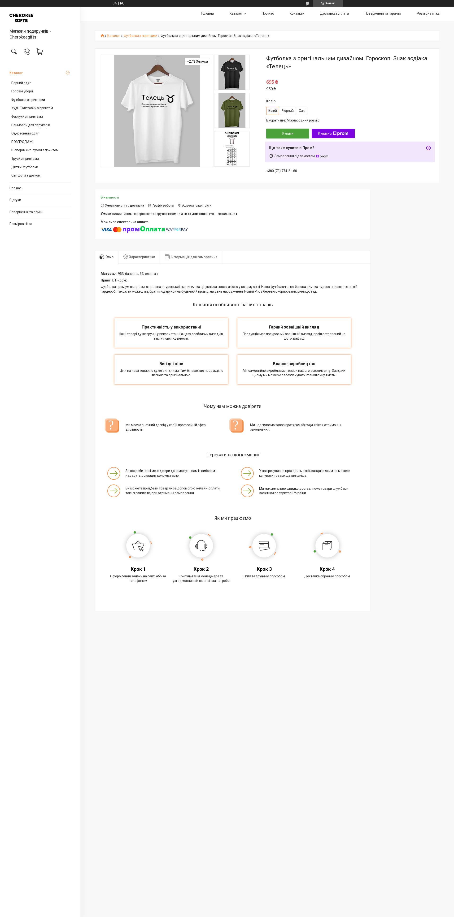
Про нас (15, 188)
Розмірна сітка (20, 224)
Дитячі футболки (24, 167)
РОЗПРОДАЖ (22, 142)
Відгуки (15, 200)
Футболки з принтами (28, 100)
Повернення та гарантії (383, 13)
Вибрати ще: (292, 120)
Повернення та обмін (25, 212)
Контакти (297, 13)
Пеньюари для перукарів (30, 125)
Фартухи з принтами (27, 116)
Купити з (325, 133)
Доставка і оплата (334, 13)
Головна (207, 13)
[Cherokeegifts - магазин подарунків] (40, 18)
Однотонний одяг (25, 133)
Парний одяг (21, 83)
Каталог (16, 73)
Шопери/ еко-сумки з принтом (34, 150)
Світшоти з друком (25, 175)
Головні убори (22, 91)
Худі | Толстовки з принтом (32, 108)
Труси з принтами (25, 158)
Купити (287, 133)
